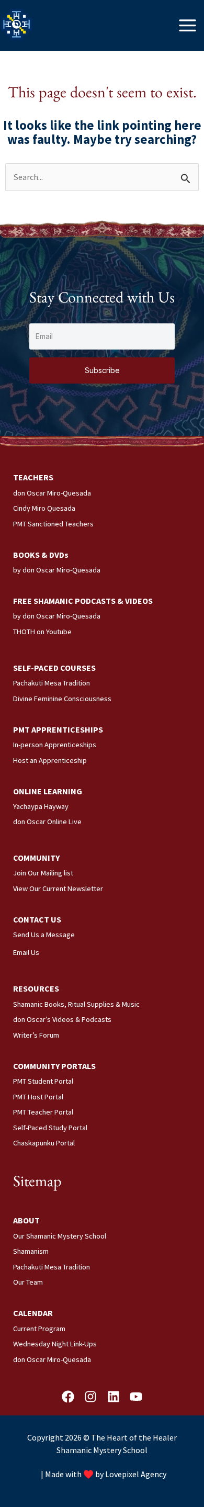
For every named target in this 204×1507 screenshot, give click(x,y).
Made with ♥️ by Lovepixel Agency (105, 1474)
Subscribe (102, 370)
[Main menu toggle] (187, 25)
